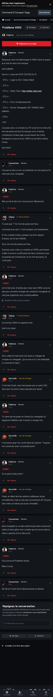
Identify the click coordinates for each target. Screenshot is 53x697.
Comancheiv (14, 163)
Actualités (29, 35)
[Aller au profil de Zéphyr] (4, 218)
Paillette (10, 35)
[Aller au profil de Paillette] (3, 35)
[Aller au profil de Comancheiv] (4, 164)
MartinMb (13, 378)
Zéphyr (12, 217)
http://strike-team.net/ (32, 91)
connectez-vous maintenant (34, 612)
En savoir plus (6, 4)
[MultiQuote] (3, 155)
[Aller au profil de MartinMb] (4, 379)
